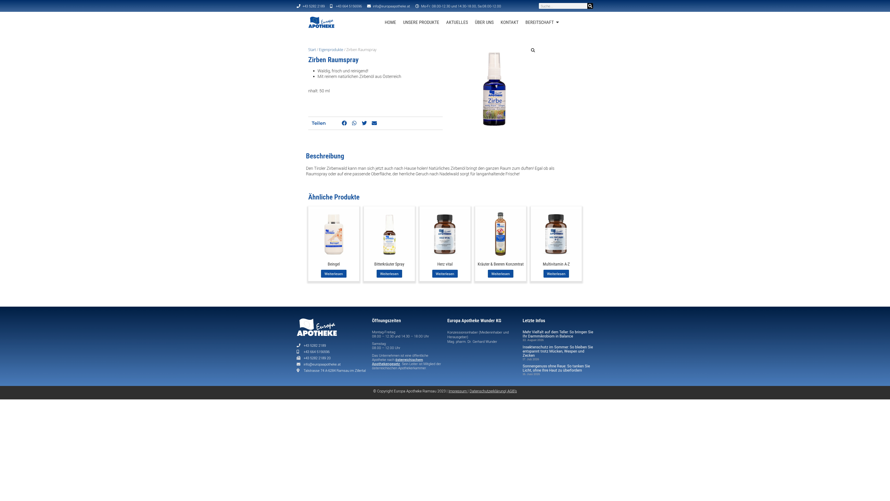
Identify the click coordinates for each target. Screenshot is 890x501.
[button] (345, 123)
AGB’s (512, 391)
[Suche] (590, 6)
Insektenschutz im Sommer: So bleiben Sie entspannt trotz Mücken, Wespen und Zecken (558, 351)
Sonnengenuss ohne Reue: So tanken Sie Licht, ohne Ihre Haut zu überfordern (556, 368)
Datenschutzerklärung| (488, 391)
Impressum (457, 391)
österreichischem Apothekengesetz (397, 361)
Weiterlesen (333, 273)
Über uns (484, 22)
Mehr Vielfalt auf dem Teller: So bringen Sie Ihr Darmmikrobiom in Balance (558, 334)
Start (312, 49)
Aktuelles (457, 22)
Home (390, 22)
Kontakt (509, 22)
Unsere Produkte (421, 22)
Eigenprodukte (331, 49)
